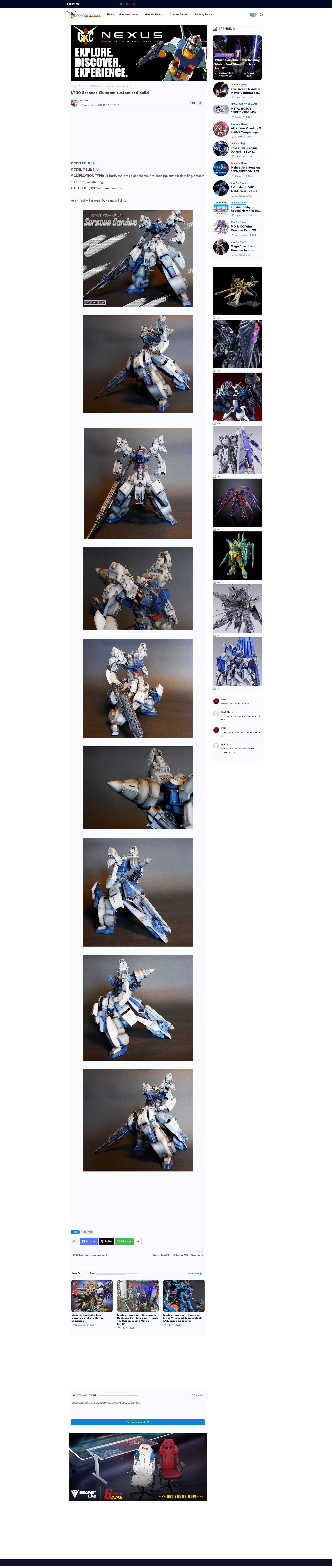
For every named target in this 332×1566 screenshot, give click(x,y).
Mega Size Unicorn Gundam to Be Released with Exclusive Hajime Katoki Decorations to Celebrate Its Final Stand (246, 248)
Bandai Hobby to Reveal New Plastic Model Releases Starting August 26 (245, 209)
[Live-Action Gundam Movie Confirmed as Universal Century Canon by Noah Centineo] (221, 90)
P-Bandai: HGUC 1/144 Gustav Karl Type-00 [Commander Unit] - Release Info (245, 189)
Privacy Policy (203, 14)
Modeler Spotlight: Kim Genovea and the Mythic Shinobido (87, 1318)
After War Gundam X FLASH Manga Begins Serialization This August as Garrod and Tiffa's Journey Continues (246, 130)
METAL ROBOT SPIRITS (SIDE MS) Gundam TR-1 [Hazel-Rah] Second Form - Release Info (246, 110)
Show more (194, 1273)
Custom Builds (178, 14)
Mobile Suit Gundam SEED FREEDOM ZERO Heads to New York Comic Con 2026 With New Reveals (246, 169)
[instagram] (133, 4)
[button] (253, 15)
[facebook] (120, 4)
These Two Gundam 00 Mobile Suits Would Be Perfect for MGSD (245, 150)
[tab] (111, 14)
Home (110, 14)
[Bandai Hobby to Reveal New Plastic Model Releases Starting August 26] (221, 208)
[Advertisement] (138, 136)
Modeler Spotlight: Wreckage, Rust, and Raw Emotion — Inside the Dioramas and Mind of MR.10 (137, 1319)
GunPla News (153, 14)
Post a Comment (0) (138, 1422)
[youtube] (127, 4)
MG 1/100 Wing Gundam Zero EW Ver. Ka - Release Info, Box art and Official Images (243, 228)
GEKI (91, 163)
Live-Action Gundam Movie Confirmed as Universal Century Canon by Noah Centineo (245, 91)
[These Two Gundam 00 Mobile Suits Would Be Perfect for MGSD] (221, 148)
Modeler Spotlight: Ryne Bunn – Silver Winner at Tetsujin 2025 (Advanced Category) (183, 1318)
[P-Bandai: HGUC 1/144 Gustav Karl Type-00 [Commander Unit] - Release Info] (221, 188)
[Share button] (138, 1241)
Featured (83, 86)
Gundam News (128, 14)
